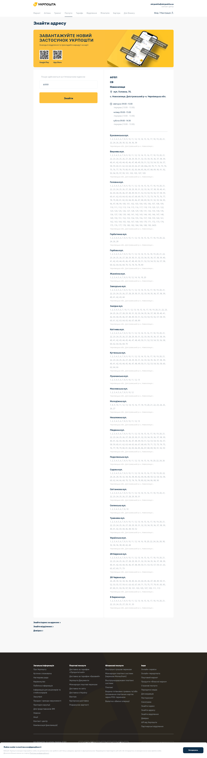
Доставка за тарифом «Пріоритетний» (79, 670)
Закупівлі (37, 697)
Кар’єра (116, 13)
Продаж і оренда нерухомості (47, 701)
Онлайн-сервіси (148, 669)
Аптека (47, 13)
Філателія (105, 13)
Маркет (36, 13)
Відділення (92, 13)
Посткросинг (147, 698)
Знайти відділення (42, 626)
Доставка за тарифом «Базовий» (84, 676)
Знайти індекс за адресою (46, 622)
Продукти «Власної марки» (154, 682)
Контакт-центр (40, 721)
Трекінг (57, 13)
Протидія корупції (41, 705)
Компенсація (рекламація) (45, 725)
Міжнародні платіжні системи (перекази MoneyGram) (119, 675)
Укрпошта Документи (79, 680)
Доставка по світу (77, 688)
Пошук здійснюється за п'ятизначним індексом (63, 77)
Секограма (146, 702)
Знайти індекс (148, 706)
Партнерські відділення (152, 726)
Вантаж (73, 697)
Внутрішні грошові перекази (118, 669)
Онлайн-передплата (150, 673)
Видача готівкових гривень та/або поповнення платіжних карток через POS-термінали (121, 694)
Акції (35, 717)
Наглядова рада (40, 677)
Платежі (109, 687)
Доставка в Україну (78, 693)
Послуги (68, 13)
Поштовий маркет (149, 677)
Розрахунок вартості (79, 705)
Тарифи (79, 13)
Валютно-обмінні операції (117, 701)
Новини (36, 713)
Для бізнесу (129, 13)
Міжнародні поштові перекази (83, 684)
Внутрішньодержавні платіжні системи (119, 681)
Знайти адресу (148, 710)
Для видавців (147, 694)
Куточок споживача (42, 673)
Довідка (37, 630)
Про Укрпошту (39, 669)
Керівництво (39, 682)
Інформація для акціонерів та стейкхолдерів (47, 691)
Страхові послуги (149, 686)
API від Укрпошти (149, 722)
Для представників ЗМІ (44, 709)
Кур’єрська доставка (79, 701)
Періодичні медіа (149, 690)
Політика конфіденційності (39, 753)
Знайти (68, 98)
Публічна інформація (43, 686)
